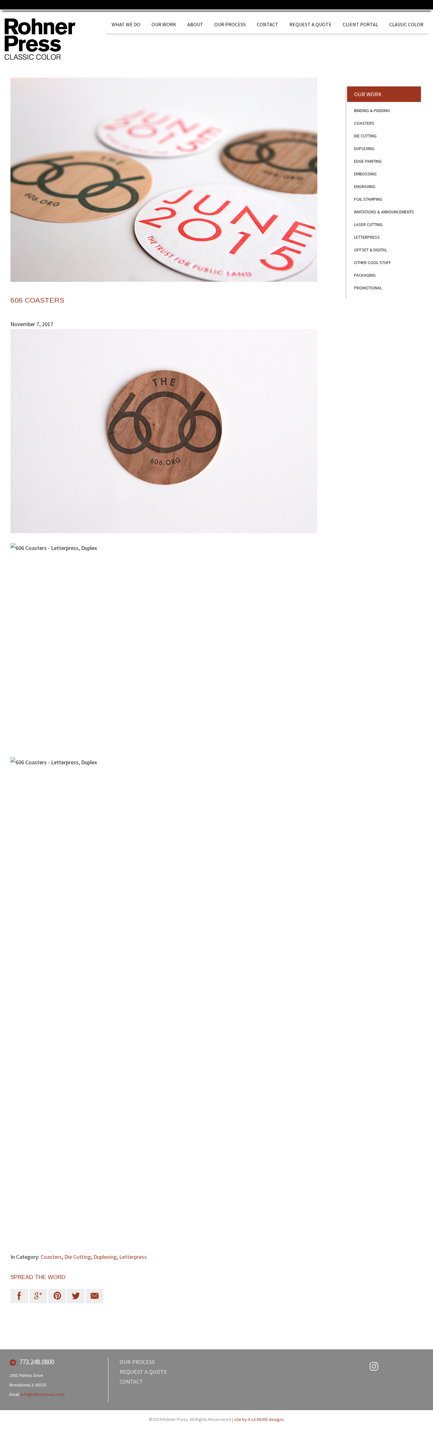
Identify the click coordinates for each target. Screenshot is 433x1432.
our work (164, 24)
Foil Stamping (368, 199)
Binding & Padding (372, 110)
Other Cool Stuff (372, 262)
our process (230, 24)
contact (267, 24)
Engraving (364, 186)
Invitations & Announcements (384, 212)
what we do (126, 24)
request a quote (310, 24)
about (195, 24)
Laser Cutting (368, 224)
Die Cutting (77, 1256)
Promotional (368, 288)
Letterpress (133, 1256)
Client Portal (360, 24)
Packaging (365, 275)
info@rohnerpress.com (42, 1394)
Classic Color (406, 24)
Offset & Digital (370, 250)
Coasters (51, 1256)
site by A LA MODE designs (259, 1419)
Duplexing (105, 1256)
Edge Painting (368, 161)
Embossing (365, 174)
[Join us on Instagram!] (373, 1366)
